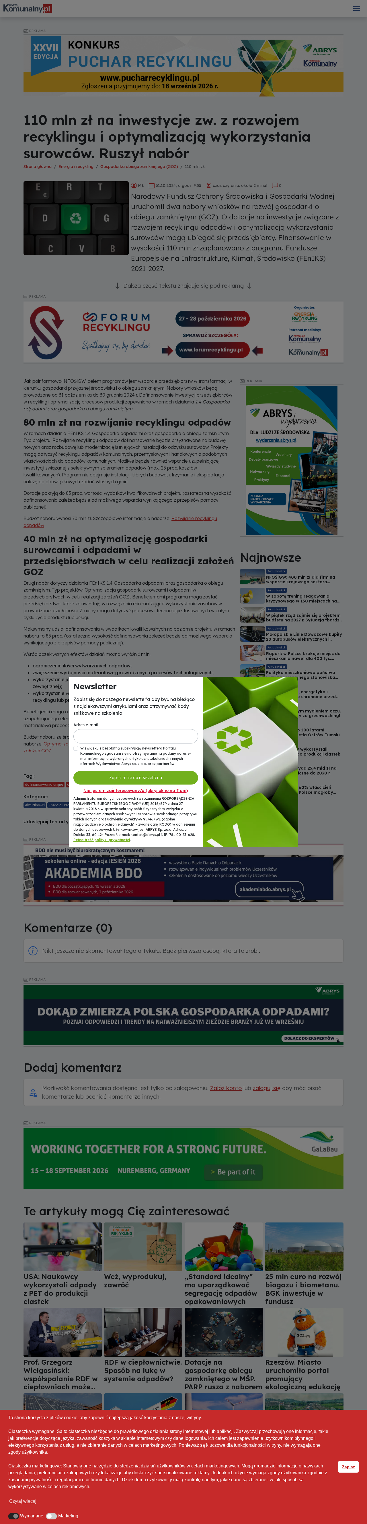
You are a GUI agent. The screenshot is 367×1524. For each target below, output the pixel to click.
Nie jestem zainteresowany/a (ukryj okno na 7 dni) (135, 790)
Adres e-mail (85, 724)
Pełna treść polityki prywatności (101, 840)
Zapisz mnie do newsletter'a (135, 777)
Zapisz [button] (348, 1467)
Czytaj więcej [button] (22, 1501)
